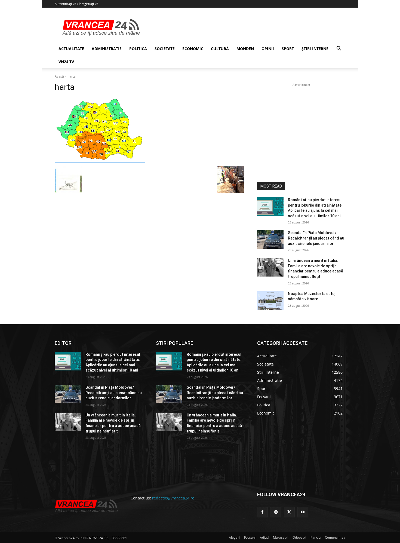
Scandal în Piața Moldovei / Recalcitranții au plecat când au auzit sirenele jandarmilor (316, 238)
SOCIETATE (165, 48)
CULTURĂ (220, 48)
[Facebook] (262, 512)
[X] (289, 512)
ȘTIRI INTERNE (314, 48)
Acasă (59, 76)
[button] (338, 49)
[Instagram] (275, 512)
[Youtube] (302, 512)
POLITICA (138, 48)
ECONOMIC (192, 48)
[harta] (149, 130)
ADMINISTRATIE (107, 48)
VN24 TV (66, 61)
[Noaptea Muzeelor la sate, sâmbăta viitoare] (270, 300)
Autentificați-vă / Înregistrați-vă (76, 4)
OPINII (267, 48)
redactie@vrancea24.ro (173, 498)
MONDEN (245, 48)
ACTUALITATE (71, 48)
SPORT (288, 48)
